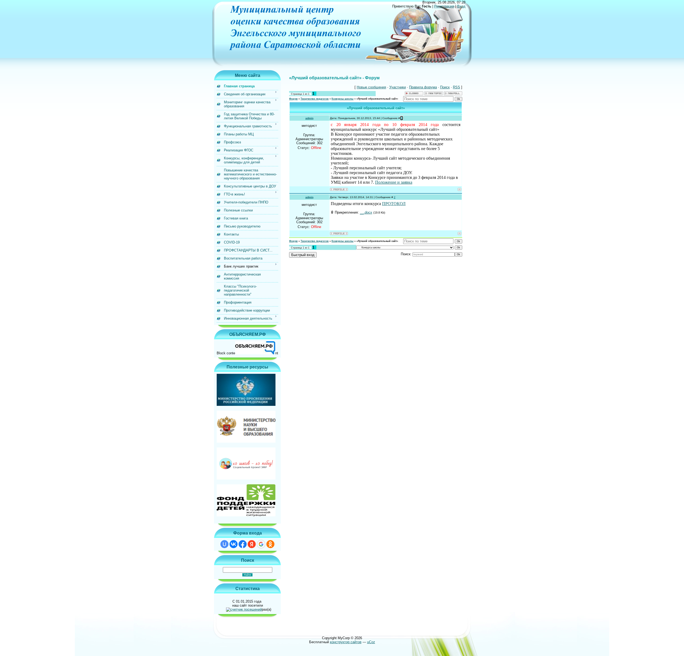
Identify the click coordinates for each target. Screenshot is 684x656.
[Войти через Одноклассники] (270, 544)
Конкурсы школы (342, 98)
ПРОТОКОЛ (394, 203)
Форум (293, 98)
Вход (461, 6)
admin (309, 118)
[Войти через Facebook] (243, 544)
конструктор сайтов (346, 642)
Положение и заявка (393, 182)
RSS (456, 87)
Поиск (445, 87)
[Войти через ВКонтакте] (234, 544)
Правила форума (423, 87)
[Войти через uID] (224, 544)
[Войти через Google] (261, 544)
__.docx (366, 212)
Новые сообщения (371, 87)
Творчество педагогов (315, 98)
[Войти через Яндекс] (252, 544)
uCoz (371, 642)
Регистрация (444, 6)
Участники (397, 87)
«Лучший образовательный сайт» (377, 98)
